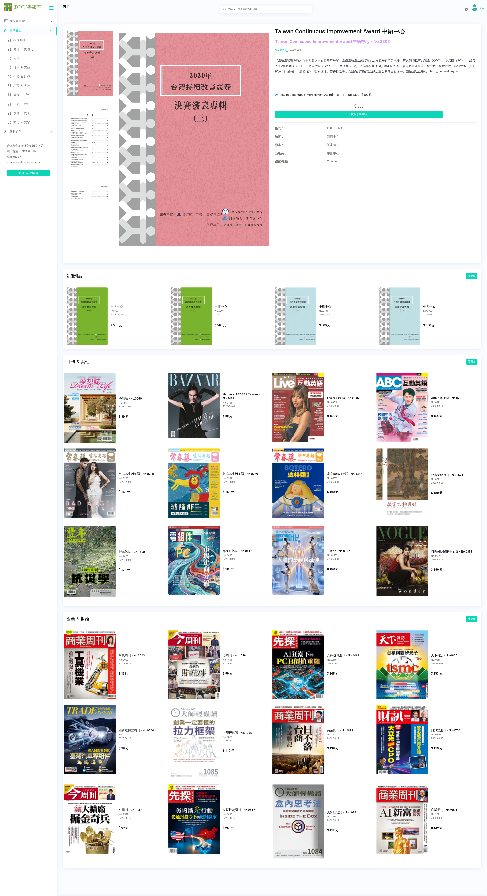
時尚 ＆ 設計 (21, 104)
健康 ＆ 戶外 (21, 95)
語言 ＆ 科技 (21, 86)
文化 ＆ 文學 (21, 122)
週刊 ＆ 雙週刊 (23, 49)
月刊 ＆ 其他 (21, 67)
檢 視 (90, 403)
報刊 (16, 58)
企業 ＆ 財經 (21, 76)
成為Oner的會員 (28, 172)
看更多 (472, 275)
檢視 (87, 313)
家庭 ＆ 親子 (21, 113)
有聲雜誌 (19, 40)
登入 (482, 8)
